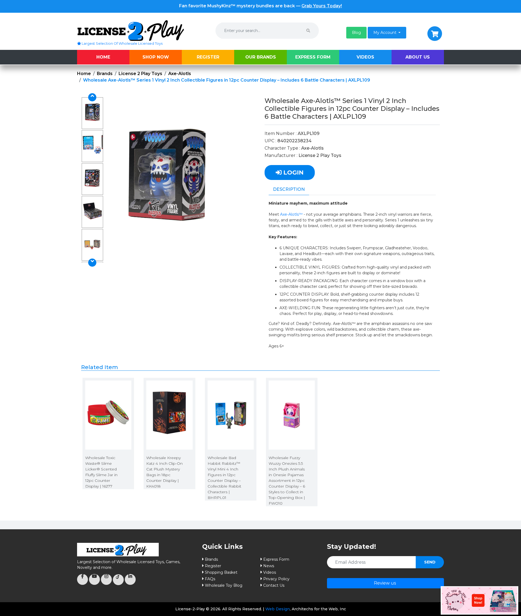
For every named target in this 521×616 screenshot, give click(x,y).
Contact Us (273, 585)
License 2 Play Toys (140, 73)
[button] (356, 32)
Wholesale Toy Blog (223, 585)
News (268, 565)
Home (103, 57)
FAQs (210, 578)
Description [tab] (289, 189)
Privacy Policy (276, 578)
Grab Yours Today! (321, 5)
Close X (509, 583)
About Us (417, 57)
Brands (105, 73)
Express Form (313, 57)
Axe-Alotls (179, 73)
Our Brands (260, 57)
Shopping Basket (221, 572)
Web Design (277, 609)
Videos (365, 57)
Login (293, 172)
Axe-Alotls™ (291, 214)
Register (208, 57)
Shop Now (155, 57)
